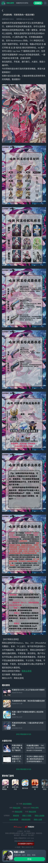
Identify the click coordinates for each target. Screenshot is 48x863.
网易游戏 (16, 815)
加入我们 (31, 835)
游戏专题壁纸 (27, 804)
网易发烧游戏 (26, 819)
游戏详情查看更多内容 (23, 734)
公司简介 (20, 831)
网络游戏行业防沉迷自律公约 (24, 841)
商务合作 (24, 835)
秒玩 (29, 859)
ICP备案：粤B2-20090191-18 (24, 847)
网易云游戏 (27, 671)
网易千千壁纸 (26, 815)
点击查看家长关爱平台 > (26, 844)
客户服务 (27, 831)
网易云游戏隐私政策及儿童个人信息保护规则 (20, 833)
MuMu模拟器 (13, 819)
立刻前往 (38, 3)
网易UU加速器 (39, 815)
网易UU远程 (38, 819)
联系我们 (17, 835)
